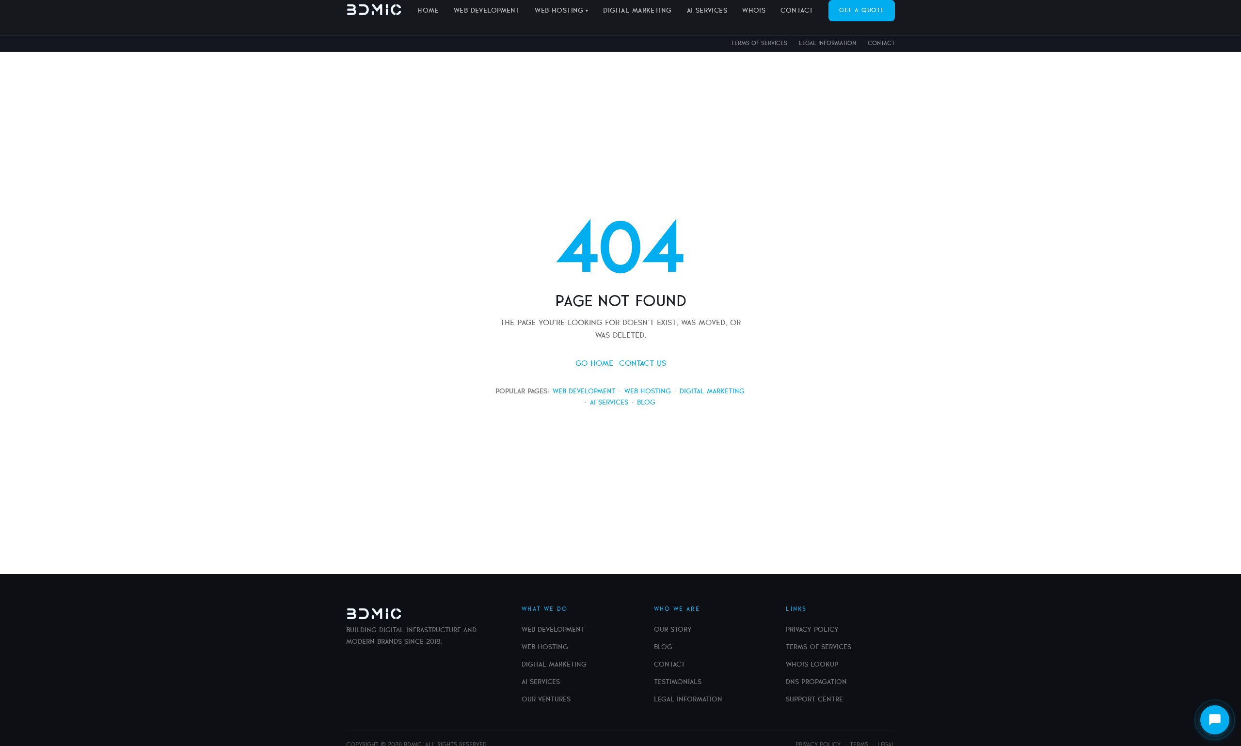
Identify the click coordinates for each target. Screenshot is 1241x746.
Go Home (594, 363)
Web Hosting (559, 10)
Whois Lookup (812, 664)
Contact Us (642, 363)
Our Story (673, 629)
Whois (753, 10)
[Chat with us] (1214, 719)
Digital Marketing (637, 10)
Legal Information (827, 43)
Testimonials (677, 682)
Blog (646, 402)
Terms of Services (759, 43)
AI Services (707, 10)
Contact (881, 43)
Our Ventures (546, 699)
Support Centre (814, 699)
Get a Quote (861, 10)
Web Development (487, 10)
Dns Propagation (816, 682)
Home (428, 10)
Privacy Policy (812, 629)
